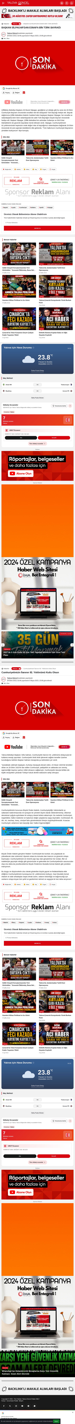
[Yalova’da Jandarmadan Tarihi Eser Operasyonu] (37, 152)
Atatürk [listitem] (5, 925)
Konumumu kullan (60, 406)
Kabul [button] (56, 1421)
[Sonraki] (72, 647)
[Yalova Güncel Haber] (18, 3)
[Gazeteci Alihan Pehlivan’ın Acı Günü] (62, 152)
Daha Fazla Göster (37, 398)
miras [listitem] (54, 925)
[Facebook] (3, 1408)
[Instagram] (16, 1408)
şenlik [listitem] (41, 207)
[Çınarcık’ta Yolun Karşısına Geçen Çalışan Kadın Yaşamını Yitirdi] (19, 322)
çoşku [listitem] (13, 207)
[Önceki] (3, 647)
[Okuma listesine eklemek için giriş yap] (23, 92)
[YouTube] (22, 1408)
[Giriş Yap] (67, 3)
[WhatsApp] (34, 1408)
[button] (62, 3)
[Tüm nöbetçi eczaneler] (70, 406)
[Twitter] (10, 1408)
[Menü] (3, 3)
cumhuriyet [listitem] (23, 207)
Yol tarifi (54, 440)
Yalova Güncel (12, 33)
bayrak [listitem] (5, 207)
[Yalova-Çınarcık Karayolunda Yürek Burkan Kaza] (56, 290)
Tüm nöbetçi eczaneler (36, 446)
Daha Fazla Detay (37, 370)
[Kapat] (72, 1412)
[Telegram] (28, 1408)
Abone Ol (37, 228)
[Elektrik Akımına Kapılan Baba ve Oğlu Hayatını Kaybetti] (56, 322)
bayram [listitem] (21, 925)
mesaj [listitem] (46, 925)
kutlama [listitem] (33, 207)
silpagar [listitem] (50, 207)
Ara (21, 440)
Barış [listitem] (13, 925)
